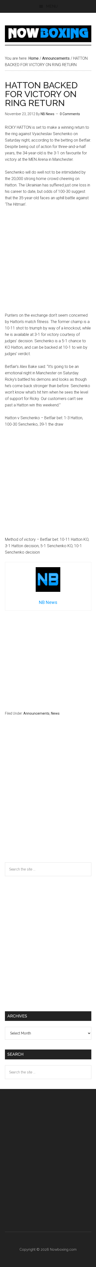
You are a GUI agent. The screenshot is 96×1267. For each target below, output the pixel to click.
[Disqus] (48, 798)
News (55, 713)
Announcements (36, 713)
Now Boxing (48, 34)
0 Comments (70, 114)
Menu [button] (52, 6)
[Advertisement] (48, 262)
